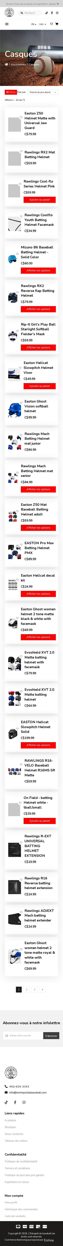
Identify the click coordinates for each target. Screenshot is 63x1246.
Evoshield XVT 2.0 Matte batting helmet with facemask (39, 659)
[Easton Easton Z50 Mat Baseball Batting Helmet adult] (12, 517)
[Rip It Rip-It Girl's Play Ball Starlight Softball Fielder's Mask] (12, 336)
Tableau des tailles (16, 1141)
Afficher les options (38, 270)
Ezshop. (49, 1240)
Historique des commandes (21, 1209)
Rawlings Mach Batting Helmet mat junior (37, 438)
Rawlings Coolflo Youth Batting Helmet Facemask (39, 220)
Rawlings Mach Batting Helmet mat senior (37, 471)
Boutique (10, 1127)
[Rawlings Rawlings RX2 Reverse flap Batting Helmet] (12, 298)
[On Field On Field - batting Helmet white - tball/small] (14, 809)
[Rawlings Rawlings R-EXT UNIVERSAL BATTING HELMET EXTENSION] (14, 850)
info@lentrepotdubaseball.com (28, 1093)
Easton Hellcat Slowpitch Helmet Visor (38, 367)
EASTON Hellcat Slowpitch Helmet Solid (35, 727)
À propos (10, 1120)
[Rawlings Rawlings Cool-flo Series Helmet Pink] (14, 190)
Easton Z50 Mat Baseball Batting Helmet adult (34, 509)
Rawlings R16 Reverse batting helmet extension (38, 883)
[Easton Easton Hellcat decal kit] (12, 585)
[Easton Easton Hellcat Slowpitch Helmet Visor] (14, 374)
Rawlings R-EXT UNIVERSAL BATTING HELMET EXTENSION (37, 846)
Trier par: (21, 92)
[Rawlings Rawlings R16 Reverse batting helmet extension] (14, 887)
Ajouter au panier (39, 200)
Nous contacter (14, 1134)
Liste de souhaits (15, 1216)
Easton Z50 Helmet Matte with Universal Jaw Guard (39, 120)
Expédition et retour (17, 1182)
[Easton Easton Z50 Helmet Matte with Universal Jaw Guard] (14, 124)
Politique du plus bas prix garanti (24, 1175)
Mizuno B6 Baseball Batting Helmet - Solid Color (37, 252)
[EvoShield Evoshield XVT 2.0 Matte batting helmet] (14, 698)
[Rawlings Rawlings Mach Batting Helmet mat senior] (12, 478)
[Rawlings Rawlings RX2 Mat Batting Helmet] (14, 158)
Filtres (12, 92)
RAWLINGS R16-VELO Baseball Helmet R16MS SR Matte (39, 768)
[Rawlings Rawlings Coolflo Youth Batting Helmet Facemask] (14, 224)
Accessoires (18, 64)
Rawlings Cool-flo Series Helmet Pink (39, 184)
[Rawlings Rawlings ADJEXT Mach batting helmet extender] (14, 919)
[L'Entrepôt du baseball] (9, 16)
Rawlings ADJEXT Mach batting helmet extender (39, 915)
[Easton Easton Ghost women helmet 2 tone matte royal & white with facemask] (14, 957)
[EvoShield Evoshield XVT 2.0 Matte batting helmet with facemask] (14, 664)
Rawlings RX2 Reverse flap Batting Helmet (37, 290)
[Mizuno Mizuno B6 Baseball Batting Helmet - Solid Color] (12, 259)
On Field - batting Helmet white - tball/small (38, 802)
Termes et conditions (17, 1168)
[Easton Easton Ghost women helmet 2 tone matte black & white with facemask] (12, 624)
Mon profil (11, 1202)
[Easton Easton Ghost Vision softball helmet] (14, 410)
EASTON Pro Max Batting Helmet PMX (39, 548)
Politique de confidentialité (21, 1161)
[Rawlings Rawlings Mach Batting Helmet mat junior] (14, 442)
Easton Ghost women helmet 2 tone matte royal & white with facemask (39, 953)
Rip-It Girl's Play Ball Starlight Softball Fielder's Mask (38, 329)
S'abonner (51, 1036)
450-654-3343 (19, 1087)
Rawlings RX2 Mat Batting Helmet (39, 155)
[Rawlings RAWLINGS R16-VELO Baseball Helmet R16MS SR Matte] (14, 772)
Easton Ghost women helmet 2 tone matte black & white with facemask (38, 616)
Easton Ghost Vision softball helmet (36, 406)
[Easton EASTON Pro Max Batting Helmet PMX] (14, 552)
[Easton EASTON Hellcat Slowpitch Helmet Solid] (12, 734)
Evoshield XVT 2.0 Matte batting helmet (39, 694)
